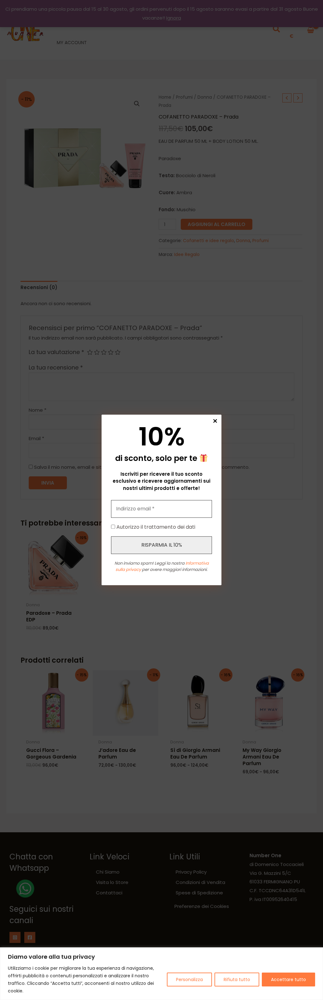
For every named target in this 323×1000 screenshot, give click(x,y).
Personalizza (189, 979)
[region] (161, 973)
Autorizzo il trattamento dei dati (155, 527)
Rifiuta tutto (237, 979)
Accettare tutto (288, 979)
